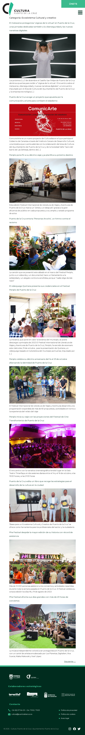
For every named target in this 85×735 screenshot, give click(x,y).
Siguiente (70, 661)
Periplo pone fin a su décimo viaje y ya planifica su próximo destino (41, 155)
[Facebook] (74, 728)
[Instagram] (70, 728)
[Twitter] (79, 728)
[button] (73, 4)
